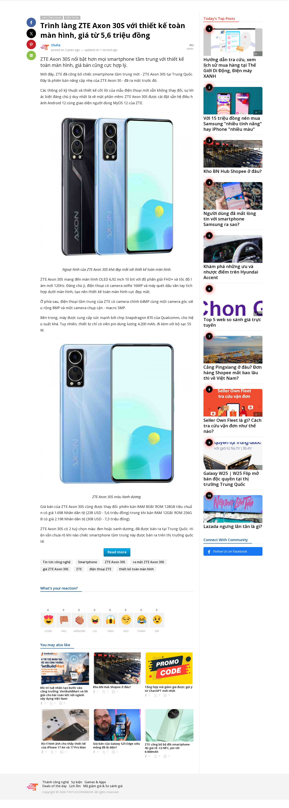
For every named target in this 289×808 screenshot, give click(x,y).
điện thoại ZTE (100, 569)
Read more (117, 552)
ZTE (79, 569)
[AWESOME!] (79, 620)
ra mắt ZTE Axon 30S (148, 562)
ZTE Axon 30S (115, 562)
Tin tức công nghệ (56, 562)
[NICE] (125, 620)
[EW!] (156, 620)
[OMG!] (110, 620)
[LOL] (94, 620)
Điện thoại (72, 17)
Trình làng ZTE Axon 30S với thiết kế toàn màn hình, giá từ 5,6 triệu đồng (112, 30)
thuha (55, 45)
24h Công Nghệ (51, 17)
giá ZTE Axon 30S (55, 569)
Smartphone (87, 562)
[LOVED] (48, 620)
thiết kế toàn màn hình (136, 569)
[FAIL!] (63, 620)
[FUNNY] (141, 620)
